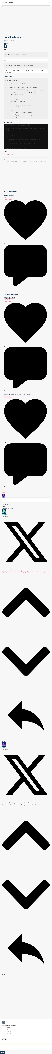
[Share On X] (26, 566)
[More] (5, 49)
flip (4, 154)
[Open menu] (49, 3)
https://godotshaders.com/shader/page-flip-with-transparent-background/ (25, 572)
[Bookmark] (5, 46)
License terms (18, 162)
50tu (7, 40)
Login (3, 492)
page (7, 154)
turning (11, 154)
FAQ (7, 1029)
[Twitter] (5, 1039)
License (8, 1031)
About (8, 1027)
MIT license (36, 160)
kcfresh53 (5, 514)
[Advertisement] (28, 177)
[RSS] (3, 1039)
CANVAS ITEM (8, 199)
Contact (9, 1033)
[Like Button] (5, 44)
